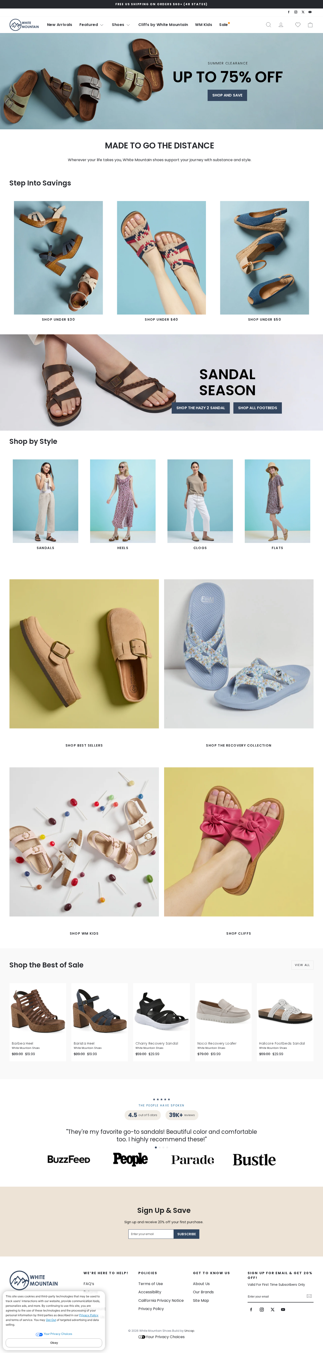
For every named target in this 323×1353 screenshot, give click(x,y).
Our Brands (203, 1292)
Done (309, 1296)
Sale (223, 24)
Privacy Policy (88, 1315)
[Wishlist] (296, 25)
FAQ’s (88, 1283)
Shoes (118, 24)
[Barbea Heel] (37, 1011)
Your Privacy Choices (165, 1337)
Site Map (201, 1300)
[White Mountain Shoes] (24, 25)
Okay (54, 1343)
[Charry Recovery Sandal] (161, 1011)
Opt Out (51, 1320)
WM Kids (203, 24)
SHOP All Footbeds (257, 408)
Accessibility (149, 1292)
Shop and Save (227, 95)
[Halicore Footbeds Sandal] (285, 1011)
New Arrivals (59, 24)
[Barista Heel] (99, 1011)
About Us (201, 1283)
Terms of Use (150, 1283)
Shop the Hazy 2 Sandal (200, 408)
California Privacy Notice (161, 1300)
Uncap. (189, 1331)
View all (302, 965)
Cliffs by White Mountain (163, 24)
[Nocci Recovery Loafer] (223, 1011)
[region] (161, 4)
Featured (89, 24)
